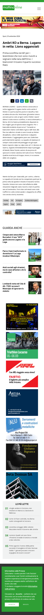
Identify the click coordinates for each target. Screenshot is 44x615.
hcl (12, 200)
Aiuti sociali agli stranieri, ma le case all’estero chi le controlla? (14, 269)
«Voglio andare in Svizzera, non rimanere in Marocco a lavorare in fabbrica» (21, 510)
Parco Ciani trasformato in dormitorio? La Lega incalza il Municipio (14, 253)
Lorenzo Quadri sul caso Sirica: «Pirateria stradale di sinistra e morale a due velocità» (23, 537)
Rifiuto (26, 604)
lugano (6, 204)
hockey (6, 200)
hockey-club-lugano (31, 200)
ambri (19, 204)
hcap (12, 204)
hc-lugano (19, 200)
